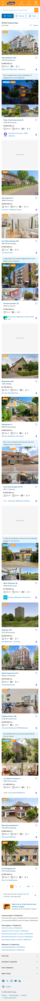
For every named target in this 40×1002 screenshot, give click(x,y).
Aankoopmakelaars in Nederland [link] (13, 947)
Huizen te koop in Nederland (12, 928)
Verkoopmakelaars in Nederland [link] (13, 950)
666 (28, 886)
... (24, 886)
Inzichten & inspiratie (9, 962)
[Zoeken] (36, 10)
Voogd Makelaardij (8, 685)
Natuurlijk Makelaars (9, 837)
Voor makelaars (7, 968)
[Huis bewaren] (36, 58)
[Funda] (12, 3)
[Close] (35, 895)
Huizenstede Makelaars (16, 793)
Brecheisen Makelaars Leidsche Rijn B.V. (21, 318)
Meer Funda (6, 974)
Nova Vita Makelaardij (9, 880)
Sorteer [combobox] (35, 25)
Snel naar (5, 956)
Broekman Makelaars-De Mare (19, 501)
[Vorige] (7, 886)
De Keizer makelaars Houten (12, 210)
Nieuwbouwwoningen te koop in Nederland (17, 934)
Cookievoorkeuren (9, 998)
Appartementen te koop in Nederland (15, 931)
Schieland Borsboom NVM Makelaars (15, 728)
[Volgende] (32, 886)
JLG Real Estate (7, 253)
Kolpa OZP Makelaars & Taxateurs (13, 69)
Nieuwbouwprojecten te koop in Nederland (17, 937)
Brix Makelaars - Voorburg (11, 642)
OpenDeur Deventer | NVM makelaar (18, 134)
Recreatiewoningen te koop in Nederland (16, 940)
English (8, 987)
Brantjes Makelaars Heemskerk (13, 436)
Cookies (24, 995)
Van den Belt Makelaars (10, 393)
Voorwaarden (14, 995)
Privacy (4, 995)
